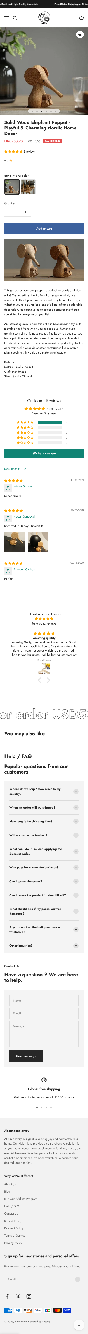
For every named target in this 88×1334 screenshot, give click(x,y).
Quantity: (9, 203)
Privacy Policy (13, 1243)
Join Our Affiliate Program (20, 1199)
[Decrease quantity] (9, 212)
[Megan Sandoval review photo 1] (14, 541)
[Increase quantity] (25, 212)
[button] (13, 151)
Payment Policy (13, 1228)
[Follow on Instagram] (29, 1296)
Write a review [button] (44, 453)
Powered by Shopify (39, 1322)
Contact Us (11, 1213)
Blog (7, 1191)
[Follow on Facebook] (7, 1296)
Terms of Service (14, 1235)
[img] (13, 481)
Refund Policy (13, 1221)
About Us (10, 1184)
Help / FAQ (11, 1206)
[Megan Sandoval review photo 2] (37, 541)
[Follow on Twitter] (18, 1296)
